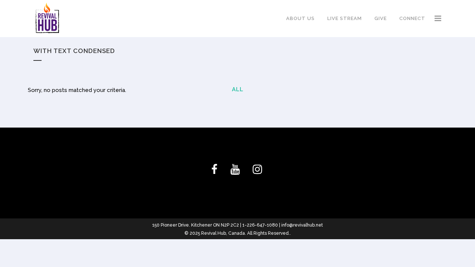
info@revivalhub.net (302, 225)
